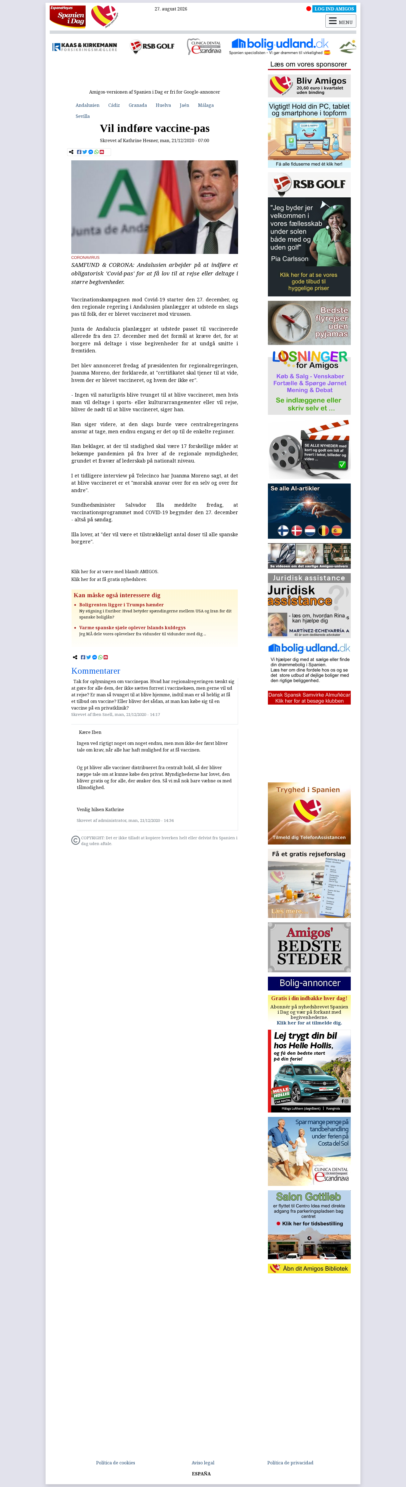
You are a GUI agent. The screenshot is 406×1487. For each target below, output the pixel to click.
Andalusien (87, 105)
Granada (138, 105)
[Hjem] (68, 17)
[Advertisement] (155, 74)
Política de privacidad (290, 1463)
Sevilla (83, 116)
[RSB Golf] (88, 46)
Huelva (163, 105)
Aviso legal (203, 1463)
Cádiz (114, 105)
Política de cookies (115, 1463)
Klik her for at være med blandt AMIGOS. (115, 572)
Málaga (206, 105)
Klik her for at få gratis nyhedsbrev (108, 579)
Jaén (184, 105)
